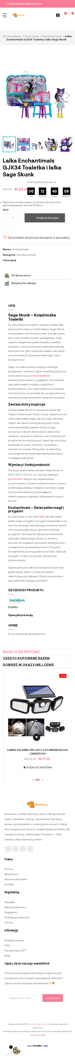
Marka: (7, 249)
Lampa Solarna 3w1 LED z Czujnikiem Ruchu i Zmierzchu (37, 751)
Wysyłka (10, 902)
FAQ (7, 945)
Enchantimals (20, 249)
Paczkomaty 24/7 (15, 950)
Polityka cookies (14, 940)
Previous (12, 724)
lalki (41, 516)
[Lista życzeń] (64, 15)
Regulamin (11, 912)
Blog (7, 955)
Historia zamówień (16, 879)
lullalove (34, 1031)
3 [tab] (42, 779)
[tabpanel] (37, 724)
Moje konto (11, 874)
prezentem (15, 478)
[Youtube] (22, 849)
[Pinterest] (30, 849)
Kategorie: (9, 254)
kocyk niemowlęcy (53, 1031)
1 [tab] (32, 779)
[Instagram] (15, 849)
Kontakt (9, 884)
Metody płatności (15, 907)
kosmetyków (41, 375)
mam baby (40, 1035)
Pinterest (30, 260)
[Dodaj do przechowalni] (7, 231)
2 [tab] (37, 779)
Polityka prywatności (17, 917)
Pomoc (9, 869)
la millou (42, 1031)
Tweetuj (25, 260)
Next (63, 724)
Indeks (13, 607)
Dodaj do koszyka (47, 217)
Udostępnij (20, 260)
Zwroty (9, 922)
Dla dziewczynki (26, 254)
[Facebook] (8, 849)
